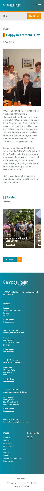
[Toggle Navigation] (39, 5)
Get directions (8, 319)
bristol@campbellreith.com (13, 362)
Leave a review (8, 322)
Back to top (21, 479)
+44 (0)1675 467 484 (10, 419)
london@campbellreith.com (13, 333)
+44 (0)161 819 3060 (10, 390)
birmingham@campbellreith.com (15, 422)
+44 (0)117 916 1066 (10, 360)
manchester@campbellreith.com (15, 392)
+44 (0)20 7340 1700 (10, 330)
